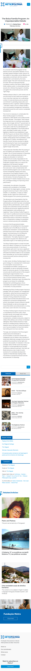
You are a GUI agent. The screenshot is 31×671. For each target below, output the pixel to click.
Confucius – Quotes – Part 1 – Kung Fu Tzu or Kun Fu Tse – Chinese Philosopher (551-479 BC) (14, 476)
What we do (4, 652)
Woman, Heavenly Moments (10, 450)
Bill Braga (20, 392)
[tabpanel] (15, 404)
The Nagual (5, 447)
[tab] (8, 373)
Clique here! (10, 618)
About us (3, 646)
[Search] (28, 367)
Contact (3, 655)
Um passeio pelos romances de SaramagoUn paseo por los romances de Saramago (15, 454)
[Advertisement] (15, 12)
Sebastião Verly (21, 382)
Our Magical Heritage (8, 444)
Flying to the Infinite (7, 441)
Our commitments (6, 649)
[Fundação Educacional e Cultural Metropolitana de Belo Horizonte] (11, 4)
